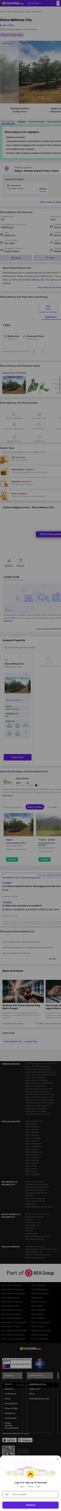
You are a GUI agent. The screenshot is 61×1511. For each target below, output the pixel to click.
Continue (30, 1505)
